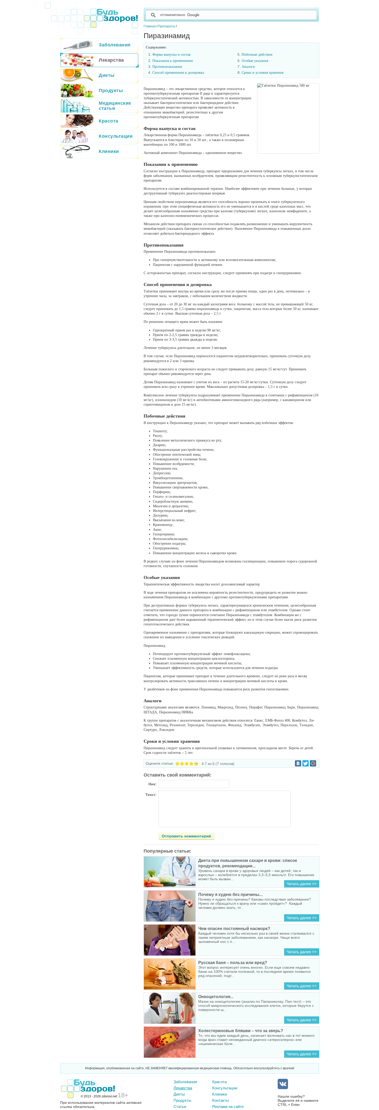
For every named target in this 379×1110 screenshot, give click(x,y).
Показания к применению (172, 61)
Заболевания (185, 1082)
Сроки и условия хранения (262, 73)
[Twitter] (305, 763)
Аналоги (248, 67)
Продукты (182, 1100)
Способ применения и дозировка (178, 73)
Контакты (220, 1100)
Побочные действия (257, 54)
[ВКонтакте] (298, 763)
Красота (219, 1082)
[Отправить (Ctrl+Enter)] (189, 837)
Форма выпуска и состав (171, 54)
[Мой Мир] (313, 763)
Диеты (179, 1094)
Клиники (219, 1094)
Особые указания (255, 61)
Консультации (224, 1088)
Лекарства (183, 1088)
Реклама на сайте (228, 1106)
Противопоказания (167, 67)
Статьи (180, 1106)
